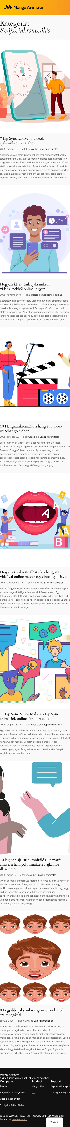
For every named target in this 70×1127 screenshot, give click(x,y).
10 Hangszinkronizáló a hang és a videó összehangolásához (31, 428)
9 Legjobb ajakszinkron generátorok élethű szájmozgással (33, 1012)
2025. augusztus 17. (10, 724)
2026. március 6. (9, 149)
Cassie (31, 149)
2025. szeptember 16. (12, 582)
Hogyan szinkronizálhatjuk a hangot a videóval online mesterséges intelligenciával (33, 574)
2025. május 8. (8, 874)
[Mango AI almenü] (43, 1086)
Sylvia (36, 582)
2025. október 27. (9, 436)
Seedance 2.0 (19, 1119)
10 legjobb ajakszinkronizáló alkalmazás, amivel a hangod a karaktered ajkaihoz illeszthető (31, 864)
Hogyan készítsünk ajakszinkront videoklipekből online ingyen (26, 286)
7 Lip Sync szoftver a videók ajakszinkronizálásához (22, 140)
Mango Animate (9, 1074)
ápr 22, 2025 (7, 1020)
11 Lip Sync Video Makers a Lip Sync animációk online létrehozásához (29, 716)
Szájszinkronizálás (48, 149)
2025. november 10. (10, 294)
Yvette (34, 724)
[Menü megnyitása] (59, 7)
